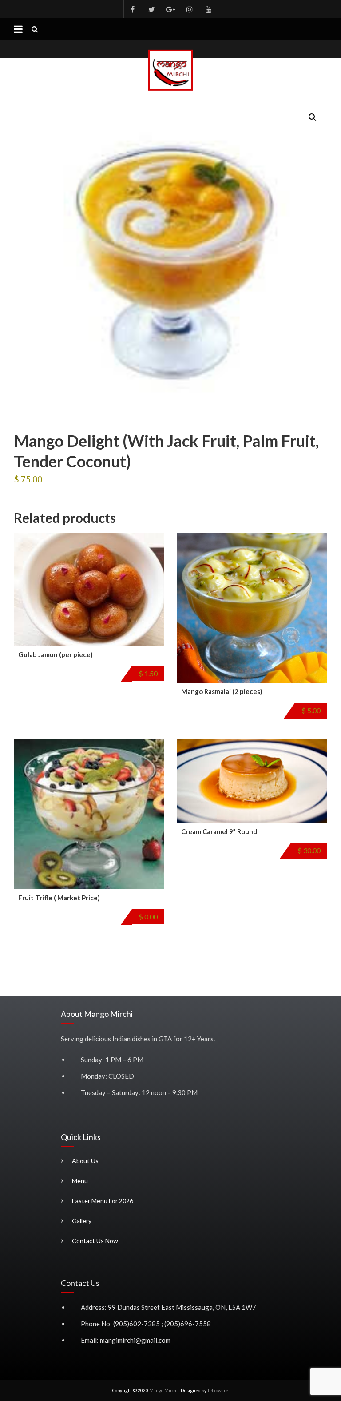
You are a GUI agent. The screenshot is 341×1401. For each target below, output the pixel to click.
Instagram (189, 9)
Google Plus (170, 9)
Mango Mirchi (163, 1390)
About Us (85, 1160)
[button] (313, 117)
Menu (80, 1180)
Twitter (151, 9)
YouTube (209, 9)
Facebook (132, 9)
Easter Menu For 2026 (102, 1200)
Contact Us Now (95, 1240)
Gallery (81, 1220)
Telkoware (217, 1390)
